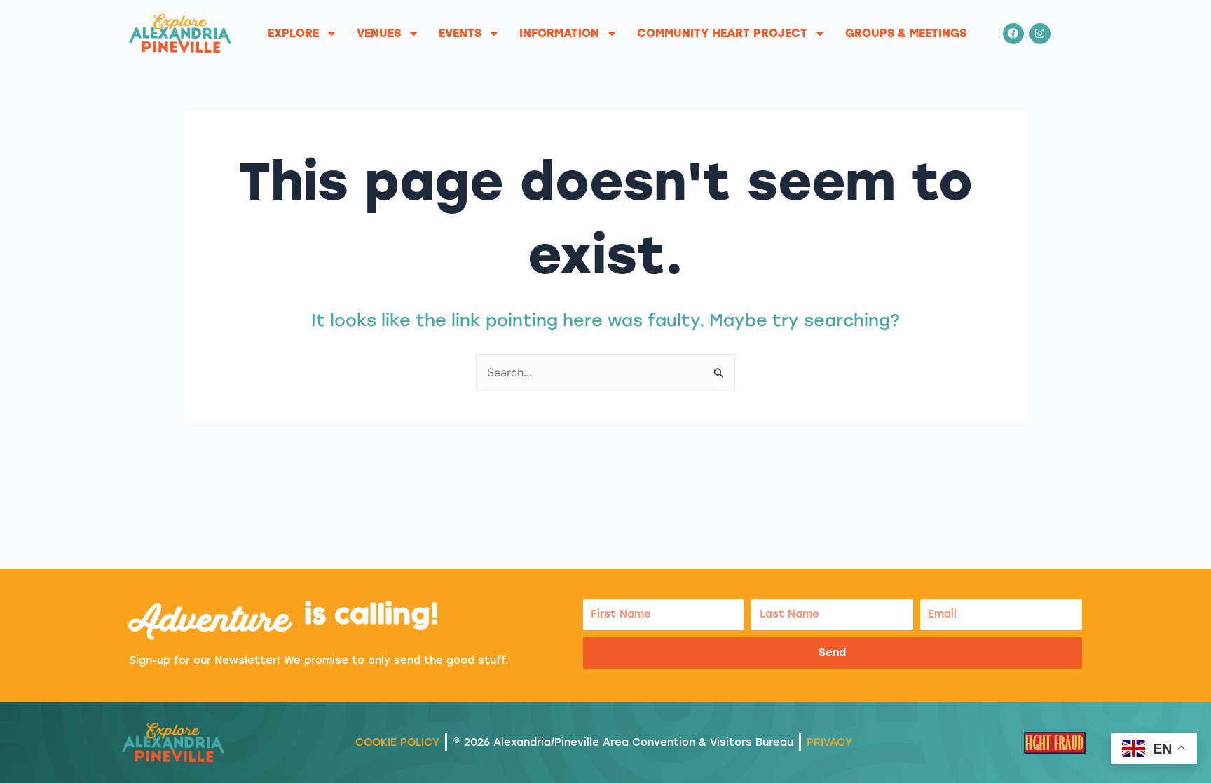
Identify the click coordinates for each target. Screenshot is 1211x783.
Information (559, 33)
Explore (293, 33)
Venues (379, 33)
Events (460, 33)
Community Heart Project (722, 33)
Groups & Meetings (905, 33)
